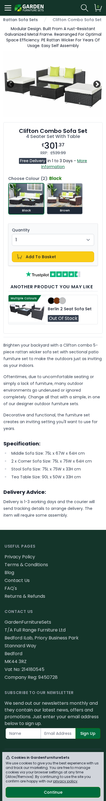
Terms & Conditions (26, 564)
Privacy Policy (20, 557)
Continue (53, 792)
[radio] (26, 199)
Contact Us (17, 580)
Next (96, 83)
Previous (9, 83)
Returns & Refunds (25, 596)
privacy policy (65, 781)
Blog (9, 572)
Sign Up (88, 733)
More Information (64, 163)
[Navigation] (7, 7)
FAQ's (11, 588)
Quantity (21, 230)
